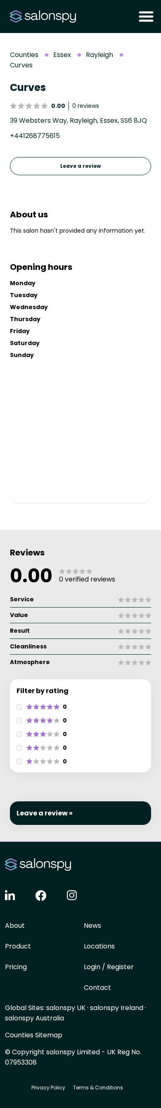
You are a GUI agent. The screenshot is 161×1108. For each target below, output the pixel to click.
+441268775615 (35, 136)
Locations (99, 946)
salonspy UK (65, 1008)
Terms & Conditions (98, 1087)
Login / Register (109, 967)
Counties (24, 55)
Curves (21, 65)
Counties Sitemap (33, 1035)
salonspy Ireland (116, 1008)
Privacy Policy (48, 1087)
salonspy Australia (34, 1018)
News (92, 925)
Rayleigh (99, 55)
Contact (97, 987)
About (15, 925)
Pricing (16, 967)
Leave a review (80, 165)
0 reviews (85, 106)
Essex (62, 55)
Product (18, 946)
